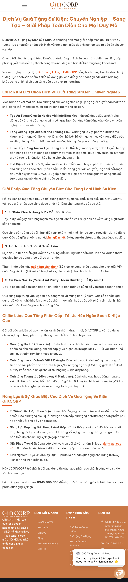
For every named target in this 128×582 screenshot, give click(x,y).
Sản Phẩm (43, 527)
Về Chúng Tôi (45, 522)
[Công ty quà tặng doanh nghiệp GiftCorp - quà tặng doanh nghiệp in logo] (64, 5)
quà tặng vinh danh (44, 266)
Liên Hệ (42, 548)
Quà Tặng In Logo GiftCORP (57, 72)
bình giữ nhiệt (55, 237)
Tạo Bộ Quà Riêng (48, 543)
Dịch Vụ (42, 532)
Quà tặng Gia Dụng (80, 536)
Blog (40, 538)
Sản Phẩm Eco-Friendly (78, 543)
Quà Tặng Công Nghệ (79, 529)
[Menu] (24, 5)
